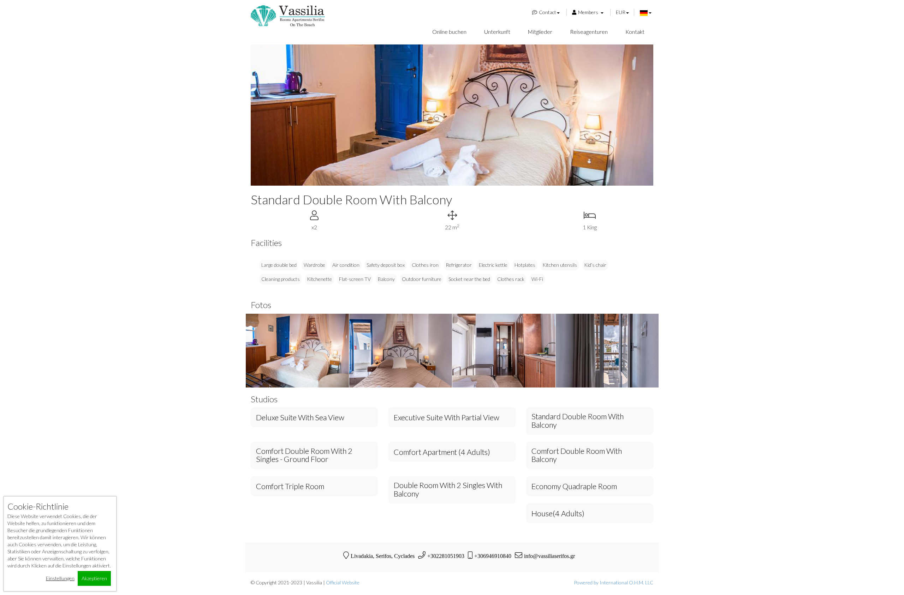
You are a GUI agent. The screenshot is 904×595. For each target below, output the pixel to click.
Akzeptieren (94, 578)
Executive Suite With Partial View (446, 418)
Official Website (342, 582)
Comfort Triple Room (290, 486)
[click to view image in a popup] (297, 350)
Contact (547, 12)
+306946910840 (492, 556)
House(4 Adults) (557, 514)
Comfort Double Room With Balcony (576, 455)
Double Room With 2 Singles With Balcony (448, 489)
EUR (620, 12)
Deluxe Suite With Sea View (300, 418)
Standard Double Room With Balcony (577, 421)
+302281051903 (445, 556)
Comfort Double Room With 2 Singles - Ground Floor (304, 455)
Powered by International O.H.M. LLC (613, 582)
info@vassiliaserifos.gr (549, 556)
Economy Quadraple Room (574, 486)
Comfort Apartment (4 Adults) (442, 452)
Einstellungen (60, 578)
